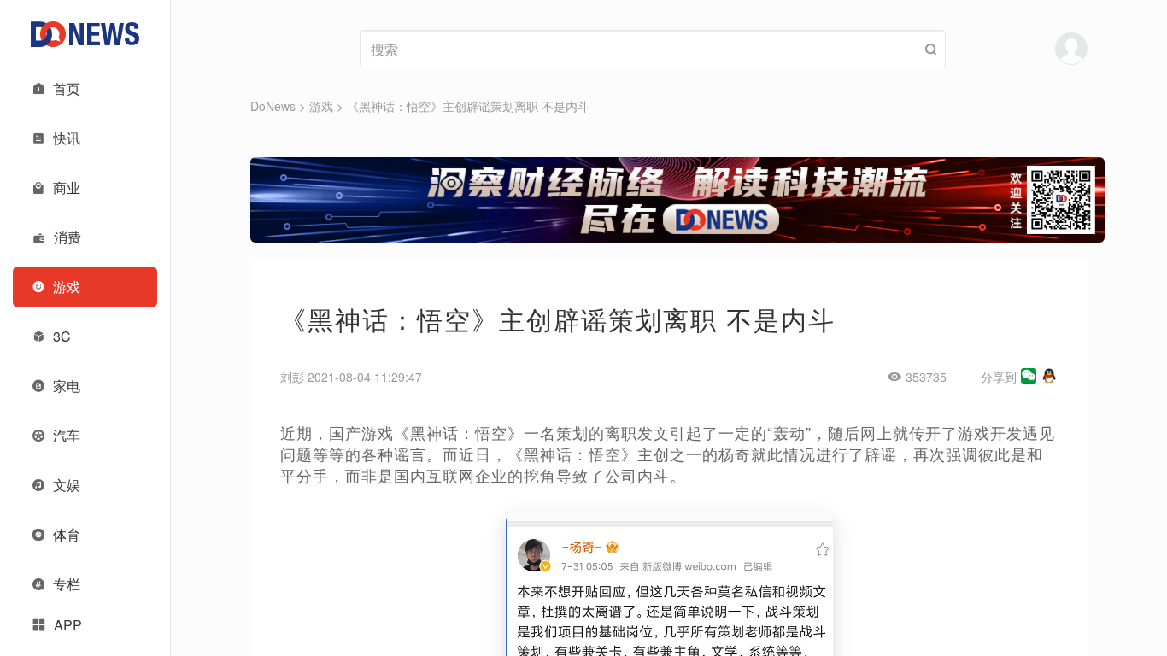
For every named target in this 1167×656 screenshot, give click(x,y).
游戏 (321, 105)
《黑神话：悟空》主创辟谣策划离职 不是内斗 (468, 105)
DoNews (273, 105)
